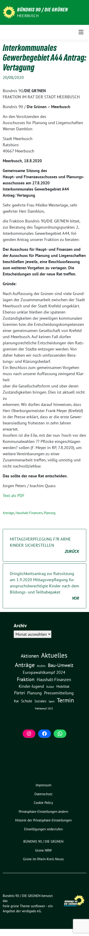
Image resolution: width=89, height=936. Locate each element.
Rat (16, 701)
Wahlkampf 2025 (44, 708)
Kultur (50, 687)
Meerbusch (28, 15)
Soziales (40, 701)
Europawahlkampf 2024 (44, 672)
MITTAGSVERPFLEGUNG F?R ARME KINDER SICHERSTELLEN (44, 545)
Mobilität (62, 686)
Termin (65, 700)
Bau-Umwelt (60, 665)
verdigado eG (31, 911)
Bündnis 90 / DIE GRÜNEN (42, 10)
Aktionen (30, 656)
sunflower (38, 906)
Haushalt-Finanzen (29, 513)
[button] (43, 811)
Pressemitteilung (59, 692)
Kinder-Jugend (31, 686)
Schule (26, 700)
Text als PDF (13, 495)
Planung (49, 513)
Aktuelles (54, 655)
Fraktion (25, 679)
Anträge (8, 513)
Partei (19, 692)
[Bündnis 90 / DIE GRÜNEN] (9, 12)
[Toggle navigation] (81, 32)
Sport (52, 701)
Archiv (41, 666)
